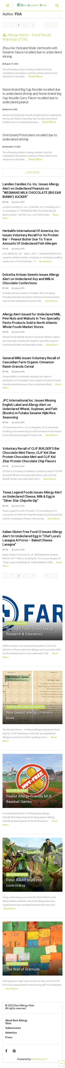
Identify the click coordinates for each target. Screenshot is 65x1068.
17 (47, 25)
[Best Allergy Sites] (32, 5)
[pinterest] (14, 1051)
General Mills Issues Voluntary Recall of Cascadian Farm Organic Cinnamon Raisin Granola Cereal (31, 362)
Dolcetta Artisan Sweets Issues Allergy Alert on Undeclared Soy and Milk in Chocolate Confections (31, 279)
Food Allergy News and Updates (25, 707)
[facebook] (6, 1051)
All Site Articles (17, 623)
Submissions (13, 1028)
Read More (35, 76)
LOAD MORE (32, 172)
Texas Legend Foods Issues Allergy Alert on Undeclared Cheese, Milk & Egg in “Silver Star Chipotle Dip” (32, 496)
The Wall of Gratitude (23, 969)
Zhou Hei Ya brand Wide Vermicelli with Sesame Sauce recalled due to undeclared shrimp (32, 52)
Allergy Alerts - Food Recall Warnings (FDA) (27, 37)
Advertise (11, 1032)
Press (8, 1037)
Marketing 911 (39, 1059)
